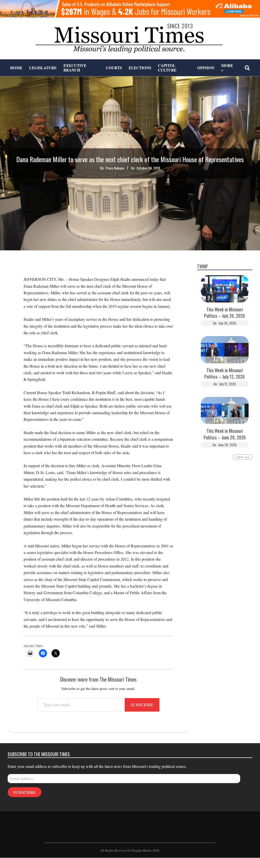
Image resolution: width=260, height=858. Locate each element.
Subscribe (142, 704)
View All (242, 457)
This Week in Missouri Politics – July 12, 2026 (224, 373)
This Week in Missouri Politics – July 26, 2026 (224, 312)
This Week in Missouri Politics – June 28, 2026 (225, 434)
